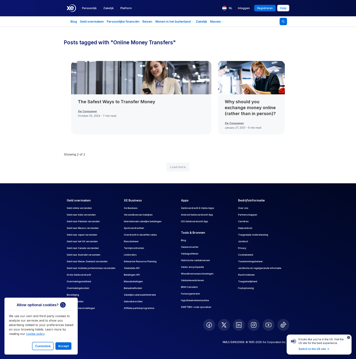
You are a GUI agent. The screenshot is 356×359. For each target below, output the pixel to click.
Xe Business (131, 208)
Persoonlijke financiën (123, 21)
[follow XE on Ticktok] (283, 325)
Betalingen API (132, 274)
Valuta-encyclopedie (192, 267)
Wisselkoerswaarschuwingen (197, 273)
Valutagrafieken (189, 253)
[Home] (71, 8)
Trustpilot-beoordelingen (81, 308)
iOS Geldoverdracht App (194, 221)
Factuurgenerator (190, 293)
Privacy (242, 248)
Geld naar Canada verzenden (83, 248)
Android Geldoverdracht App (197, 214)
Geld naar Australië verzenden (83, 254)
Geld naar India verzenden (81, 214)
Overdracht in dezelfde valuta (140, 234)
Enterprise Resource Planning (140, 261)
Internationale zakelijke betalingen (142, 221)
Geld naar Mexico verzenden (83, 228)
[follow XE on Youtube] (268, 325)
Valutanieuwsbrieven (192, 280)
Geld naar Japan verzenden (82, 234)
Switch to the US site (312, 348)
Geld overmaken (92, 21)
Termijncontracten (134, 248)
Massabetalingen (133, 281)
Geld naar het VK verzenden (82, 241)
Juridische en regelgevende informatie (259, 268)
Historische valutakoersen (195, 260)
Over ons (243, 208)
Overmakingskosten (78, 288)
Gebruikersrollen (133, 301)
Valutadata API (132, 268)
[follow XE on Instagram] (254, 325)
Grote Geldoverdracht (79, 274)
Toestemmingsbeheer (250, 261)
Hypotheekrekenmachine (195, 300)
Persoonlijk (89, 8)
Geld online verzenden (79, 208)
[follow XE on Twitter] (224, 325)
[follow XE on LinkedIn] (239, 325)
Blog (73, 21)
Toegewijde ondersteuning (253, 234)
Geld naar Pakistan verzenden (83, 221)
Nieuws (215, 21)
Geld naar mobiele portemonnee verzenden (91, 268)
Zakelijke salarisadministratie (140, 294)
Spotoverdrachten (134, 228)
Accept (63, 346)
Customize (43, 346)
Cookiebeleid (245, 254)
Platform (126, 8)
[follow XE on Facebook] (209, 325)
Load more (178, 167)
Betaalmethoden (133, 288)
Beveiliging (73, 294)
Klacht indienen (246, 274)
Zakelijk (108, 8)
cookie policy (35, 334)
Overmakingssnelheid (79, 281)
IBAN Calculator (189, 287)
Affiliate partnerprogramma (139, 308)
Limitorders (130, 254)
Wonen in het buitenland (173, 21)
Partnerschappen (247, 214)
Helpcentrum (245, 228)
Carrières (243, 221)
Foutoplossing (246, 288)
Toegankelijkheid (247, 281)
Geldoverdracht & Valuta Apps (197, 208)
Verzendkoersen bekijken (138, 214)
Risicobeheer (131, 241)
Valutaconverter (190, 247)
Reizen (147, 21)
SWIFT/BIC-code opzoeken (196, 307)
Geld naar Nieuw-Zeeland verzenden (87, 261)
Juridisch (243, 241)
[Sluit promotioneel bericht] (348, 337)
